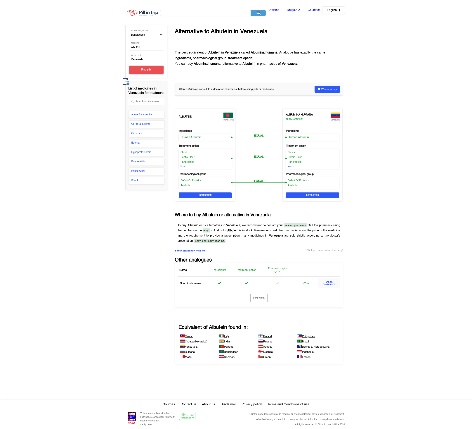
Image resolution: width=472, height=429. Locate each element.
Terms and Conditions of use (288, 404)
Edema (135, 143)
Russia (267, 341)
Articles (274, 10)
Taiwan (189, 336)
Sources (169, 404)
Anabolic (185, 185)
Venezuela (191, 346)
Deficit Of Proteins (191, 180)
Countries (314, 10)
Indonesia (308, 352)
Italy (226, 336)
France (306, 357)
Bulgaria (190, 352)
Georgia (268, 352)
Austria (267, 346)
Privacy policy (252, 404)
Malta (188, 357)
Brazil (305, 341)
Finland (267, 336)
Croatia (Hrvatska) (196, 341)
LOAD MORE (259, 298)
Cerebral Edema (140, 124)
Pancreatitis (138, 161)
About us (208, 404)
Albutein (185, 116)
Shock (134, 180)
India (227, 341)
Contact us (188, 404)
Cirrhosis (136, 133)
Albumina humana (299, 114)
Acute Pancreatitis (141, 114)
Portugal (229, 346)
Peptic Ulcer (138, 171)
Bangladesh (231, 352)
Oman (267, 357)
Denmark (229, 357)
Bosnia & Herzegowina (315, 346)
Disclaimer (228, 404)
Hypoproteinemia (141, 152)
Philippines (308, 336)
